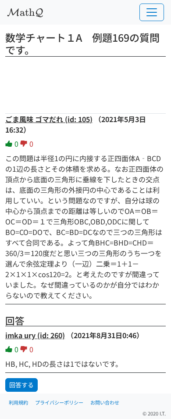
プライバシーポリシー (59, 402)
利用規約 (18, 402)
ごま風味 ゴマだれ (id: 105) (49, 119)
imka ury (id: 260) (35, 335)
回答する (21, 384)
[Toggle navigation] (151, 12)
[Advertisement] (85, 82)
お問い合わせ (104, 402)
